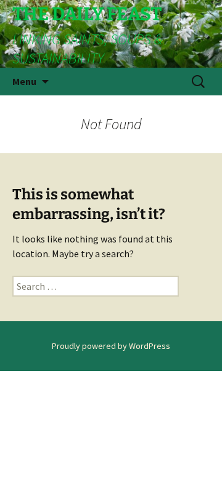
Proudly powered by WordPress (111, 345)
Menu (24, 81)
